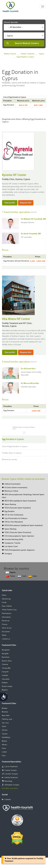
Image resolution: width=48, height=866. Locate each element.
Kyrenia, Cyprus (22, 179)
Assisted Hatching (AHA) (13, 539)
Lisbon (4, 752)
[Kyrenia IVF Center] (18, 151)
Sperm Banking (10, 504)
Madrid (4, 690)
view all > (34, 212)
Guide (4, 602)
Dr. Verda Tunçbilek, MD (31, 234)
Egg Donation (9, 511)
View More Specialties (10, 788)
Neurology (8, 781)
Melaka (4, 708)
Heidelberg (6, 737)
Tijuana (5, 734)
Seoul (4, 726)
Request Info (25, 203)
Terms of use (6, 628)
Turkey (12, 576)
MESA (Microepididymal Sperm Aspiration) (20, 501)
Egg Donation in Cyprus (25, 57)
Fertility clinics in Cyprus (12, 453)
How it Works (7, 606)
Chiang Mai (6, 668)
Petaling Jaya (7, 719)
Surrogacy (8, 554)
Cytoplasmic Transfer (12, 543)
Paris (4, 756)
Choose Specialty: (11, 22)
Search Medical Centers (27, 43)
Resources (6, 621)
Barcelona (5, 657)
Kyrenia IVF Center (14, 175)
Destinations (6, 613)
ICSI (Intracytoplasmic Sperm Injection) (19, 536)
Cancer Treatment (11, 767)
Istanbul (5, 675)
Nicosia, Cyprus (9, 326)
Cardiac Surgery (10, 770)
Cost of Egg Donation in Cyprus (15, 446)
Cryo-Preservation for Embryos (15, 518)
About (4, 635)
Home (4, 595)
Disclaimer (6, 632)
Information (6, 617)
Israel (24, 576)
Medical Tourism (10, 54)
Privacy (4, 624)
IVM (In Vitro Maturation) (13, 522)
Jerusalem (6, 679)
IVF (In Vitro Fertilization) (13, 515)
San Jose (5, 723)
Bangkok (5, 654)
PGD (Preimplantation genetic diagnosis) (19, 550)
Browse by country (9, 459)
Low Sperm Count (11, 546)
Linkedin (7, 799)
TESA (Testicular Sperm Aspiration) (17, 508)
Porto (4, 748)
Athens (4, 745)
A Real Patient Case (9, 610)
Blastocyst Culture (11, 491)
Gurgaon (5, 672)
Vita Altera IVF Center (16, 319)
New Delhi (6, 716)
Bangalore (6, 650)
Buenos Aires (7, 661)
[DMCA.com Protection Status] (17, 838)
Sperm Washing (10, 529)
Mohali (4, 741)
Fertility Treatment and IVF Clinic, (17, 323)
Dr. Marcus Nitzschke (30, 383)
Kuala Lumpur (7, 686)
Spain (35, 576)
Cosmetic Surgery (11, 774)
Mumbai (5, 712)
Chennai (5, 664)
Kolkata (5, 683)
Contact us (6, 639)
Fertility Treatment (27, 54)
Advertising (6, 599)
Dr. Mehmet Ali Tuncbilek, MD (33, 219)
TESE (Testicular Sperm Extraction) (17, 532)
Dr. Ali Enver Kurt (28, 369)
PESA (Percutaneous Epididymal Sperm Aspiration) (23, 525)
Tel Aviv (5, 730)
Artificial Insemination (12, 484)
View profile (10, 203)
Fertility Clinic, (8, 179)
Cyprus (41, 54)
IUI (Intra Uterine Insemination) (15, 487)
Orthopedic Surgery (11, 785)
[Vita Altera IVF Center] (18, 295)
